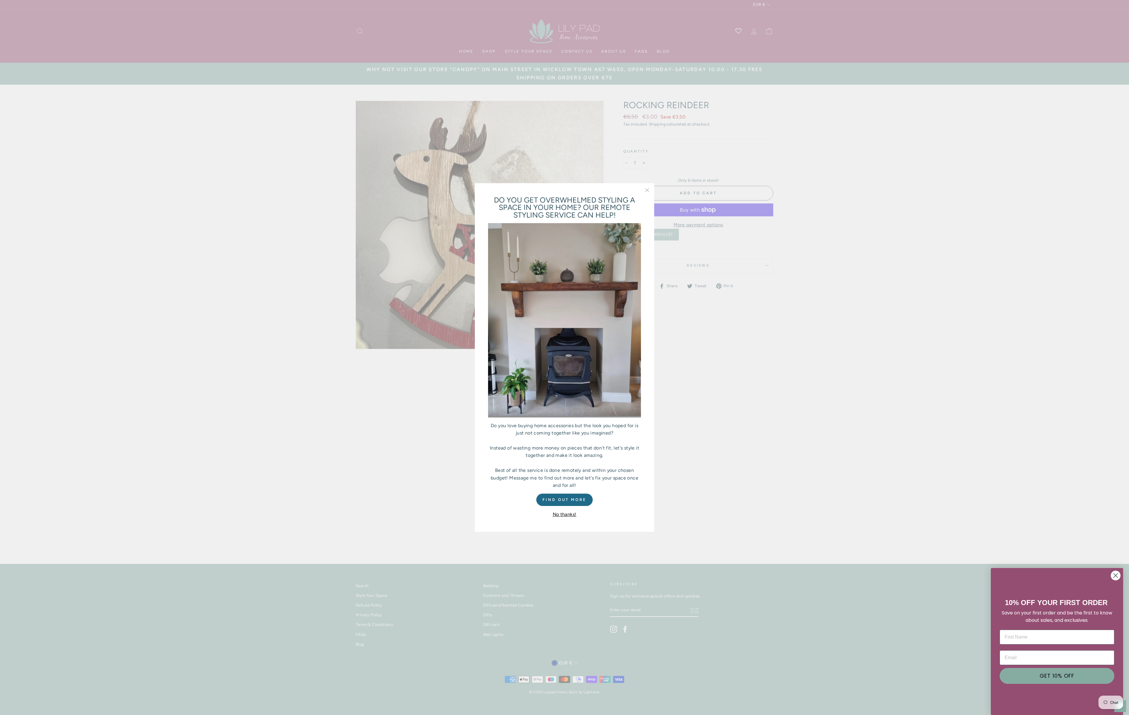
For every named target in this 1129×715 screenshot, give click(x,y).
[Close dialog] (1115, 575)
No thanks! (565, 514)
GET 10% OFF (1057, 675)
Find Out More (564, 499)
